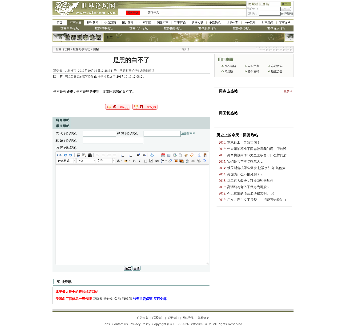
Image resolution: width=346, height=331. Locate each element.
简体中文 (133, 12)
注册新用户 (188, 133)
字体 (80, 160)
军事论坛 (75, 22)
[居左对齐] (97, 155)
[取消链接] (198, 160)
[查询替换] (89, 155)
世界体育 (232, 22)
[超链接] (192, 160)
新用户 (286, 4)
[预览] (84, 155)
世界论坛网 (63, 49)
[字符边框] (151, 160)
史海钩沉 (215, 22)
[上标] (138, 155)
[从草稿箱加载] (205, 155)
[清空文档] (180, 155)
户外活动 (250, 22)
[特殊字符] (204, 160)
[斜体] (139, 160)
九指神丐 (70, 70)
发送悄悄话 (147, 70)
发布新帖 (230, 66)
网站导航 (188, 317)
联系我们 (157, 317)
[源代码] (59, 155)
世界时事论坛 (104, 28)
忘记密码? (287, 13)
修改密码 (253, 71)
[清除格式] (170, 160)
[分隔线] (157, 155)
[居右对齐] (108, 155)
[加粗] (134, 160)
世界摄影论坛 (173, 28)
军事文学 (284, 22)
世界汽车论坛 (138, 28)
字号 (100, 160)
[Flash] (187, 160)
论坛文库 (253, 66)
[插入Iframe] (174, 155)
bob (118, 37)
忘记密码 (276, 66)
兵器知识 (197, 22)
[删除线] (156, 160)
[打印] (78, 155)
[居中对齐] (103, 155)
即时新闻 (92, 22)
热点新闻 (110, 22)
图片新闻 (127, 22)
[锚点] (151, 155)
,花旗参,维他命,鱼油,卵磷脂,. (112, 299)
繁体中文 (153, 12)
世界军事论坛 (69, 28)
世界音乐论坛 (276, 28)
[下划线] (145, 160)
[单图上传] (175, 160)
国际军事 (162, 22)
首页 (59, 22)
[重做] (70, 155)
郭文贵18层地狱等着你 (79, 76)
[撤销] (65, 155)
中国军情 (145, 22)
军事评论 (180, 22)
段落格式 (63, 160)
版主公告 (276, 71)
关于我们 (173, 317)
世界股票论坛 (207, 28)
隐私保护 (203, 317)
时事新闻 (267, 22)
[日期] (163, 155)
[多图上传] (181, 160)
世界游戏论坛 (242, 28)
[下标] (143, 155)
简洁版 (229, 71)
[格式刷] (185, 155)
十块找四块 (105, 76)
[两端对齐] (114, 155)
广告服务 (142, 317)
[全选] (199, 155)
